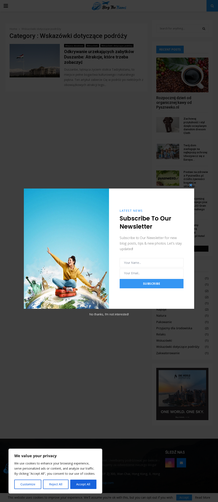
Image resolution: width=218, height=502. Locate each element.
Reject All (55, 484)
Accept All (83, 484)
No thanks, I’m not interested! (109, 314)
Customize (27, 484)
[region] (55, 471)
